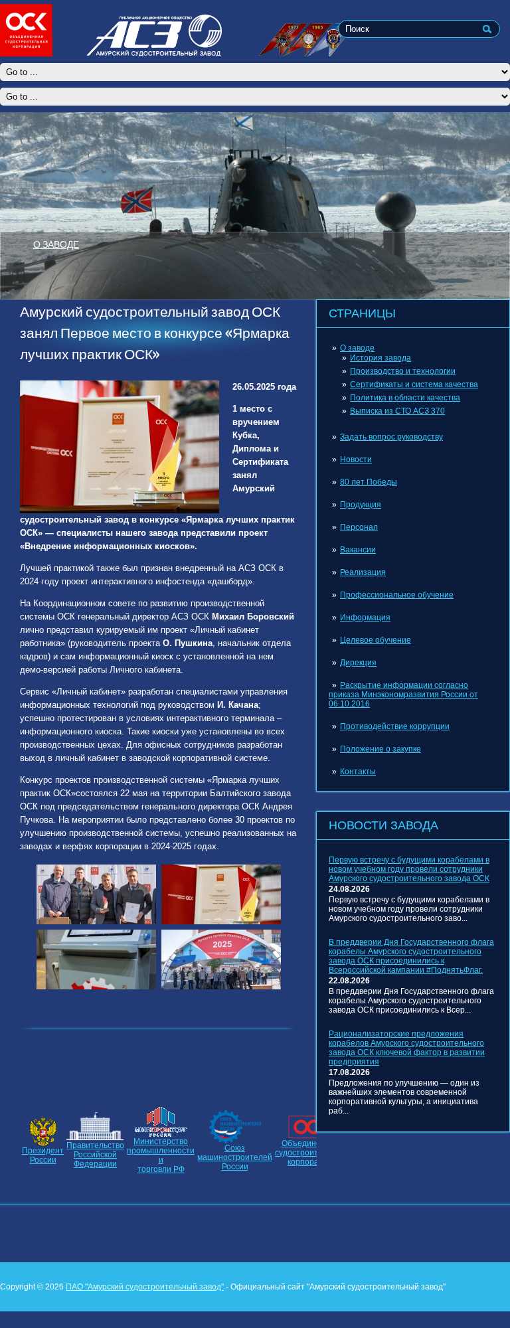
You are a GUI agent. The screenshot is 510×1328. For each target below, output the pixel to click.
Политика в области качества (405, 397)
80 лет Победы (368, 482)
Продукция (360, 504)
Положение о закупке (380, 749)
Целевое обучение (375, 640)
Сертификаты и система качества (414, 384)
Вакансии (358, 549)
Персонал (359, 527)
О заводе (357, 348)
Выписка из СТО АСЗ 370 (397, 411)
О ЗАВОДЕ (56, 243)
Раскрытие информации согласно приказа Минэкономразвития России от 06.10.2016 (403, 694)
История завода (380, 358)
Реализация (363, 572)
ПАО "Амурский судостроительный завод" (145, 1286)
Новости (356, 459)
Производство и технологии (403, 371)
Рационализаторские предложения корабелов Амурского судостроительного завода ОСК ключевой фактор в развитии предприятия (407, 1047)
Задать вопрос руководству (391, 437)
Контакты (358, 771)
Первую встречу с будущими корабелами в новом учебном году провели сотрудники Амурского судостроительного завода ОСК (409, 869)
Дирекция (358, 662)
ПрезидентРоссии (43, 1155)
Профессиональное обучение (397, 595)
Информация (365, 617)
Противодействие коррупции (395, 726)
